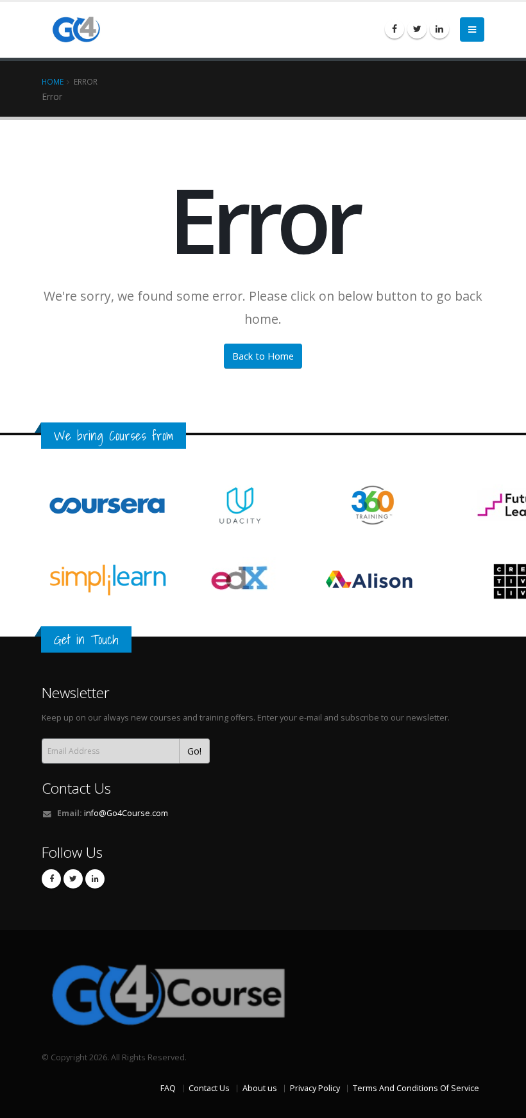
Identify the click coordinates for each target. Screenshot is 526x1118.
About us (259, 1088)
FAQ (168, 1088)
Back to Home (263, 356)
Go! (194, 751)
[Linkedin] (439, 28)
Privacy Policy (315, 1088)
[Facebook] (394, 28)
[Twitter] (417, 28)
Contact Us (76, 788)
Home (53, 81)
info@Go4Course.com (126, 813)
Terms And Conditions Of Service (416, 1088)
